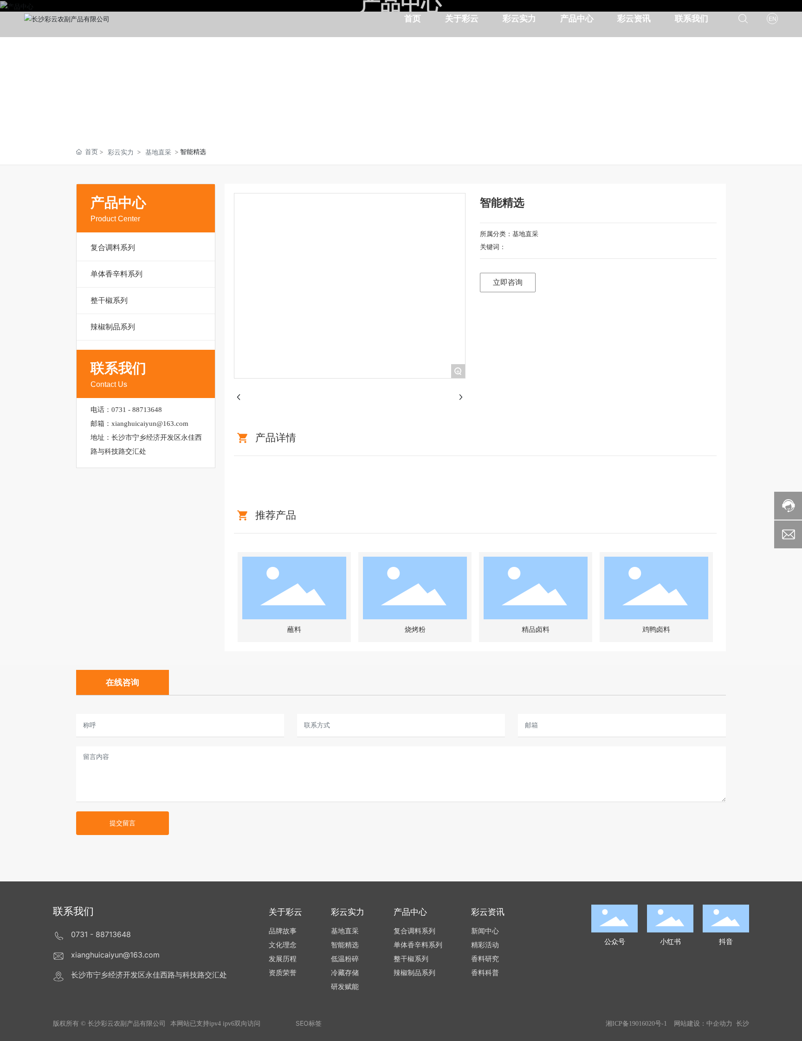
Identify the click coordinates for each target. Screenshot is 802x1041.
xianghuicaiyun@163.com (149, 423)
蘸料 (294, 629)
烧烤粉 (415, 629)
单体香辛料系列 (116, 273)
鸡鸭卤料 (656, 629)
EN (772, 19)
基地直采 (158, 152)
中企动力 (719, 1023)
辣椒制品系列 (113, 326)
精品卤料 (536, 629)
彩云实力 (121, 152)
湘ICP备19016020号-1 (636, 1023)
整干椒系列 (109, 300)
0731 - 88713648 (136, 409)
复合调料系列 (113, 247)
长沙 (742, 1023)
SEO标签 (309, 1023)
